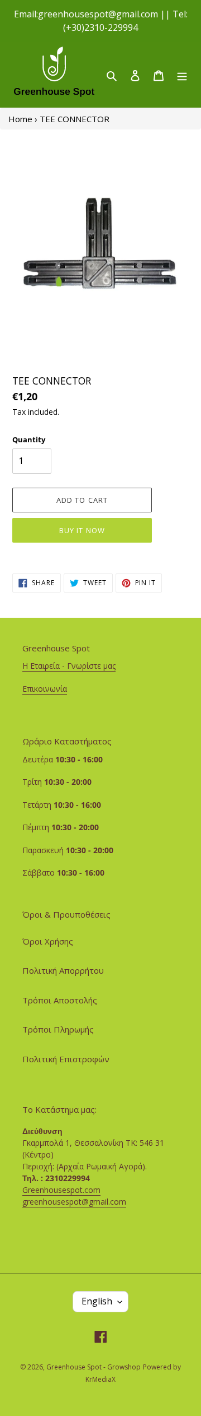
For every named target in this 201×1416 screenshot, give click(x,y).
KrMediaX (100, 1379)
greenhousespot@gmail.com (74, 1201)
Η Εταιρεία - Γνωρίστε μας (69, 665)
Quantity (28, 439)
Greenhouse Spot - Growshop (93, 1367)
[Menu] (182, 75)
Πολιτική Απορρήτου (63, 970)
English (97, 1301)
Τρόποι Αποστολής (59, 1000)
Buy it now (81, 530)
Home (20, 118)
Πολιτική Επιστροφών (65, 1059)
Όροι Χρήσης (47, 941)
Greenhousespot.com (61, 1189)
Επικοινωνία (44, 688)
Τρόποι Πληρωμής (58, 1029)
